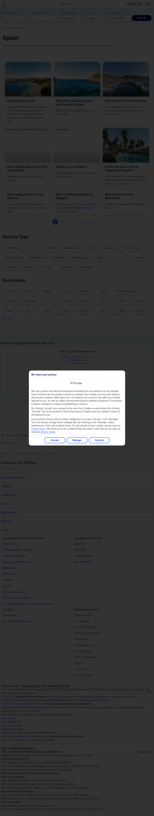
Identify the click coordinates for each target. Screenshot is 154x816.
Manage (77, 440)
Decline (99, 440)
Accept (55, 440)
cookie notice (38, 429)
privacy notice (48, 432)
